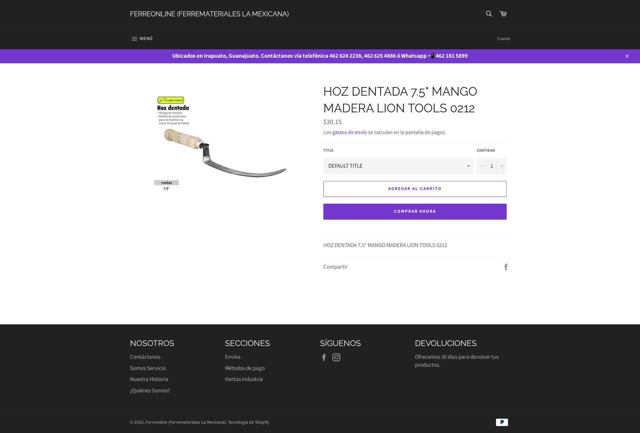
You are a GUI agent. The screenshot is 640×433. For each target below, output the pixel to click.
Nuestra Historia (149, 379)
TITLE (328, 150)
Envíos (232, 357)
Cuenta (503, 39)
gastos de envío (349, 132)
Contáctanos (145, 357)
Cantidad (486, 150)
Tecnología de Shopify (248, 422)
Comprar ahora (415, 211)
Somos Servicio (148, 368)
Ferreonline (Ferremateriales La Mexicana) (209, 14)
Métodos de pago (245, 368)
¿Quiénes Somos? (150, 391)
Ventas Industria (244, 379)
